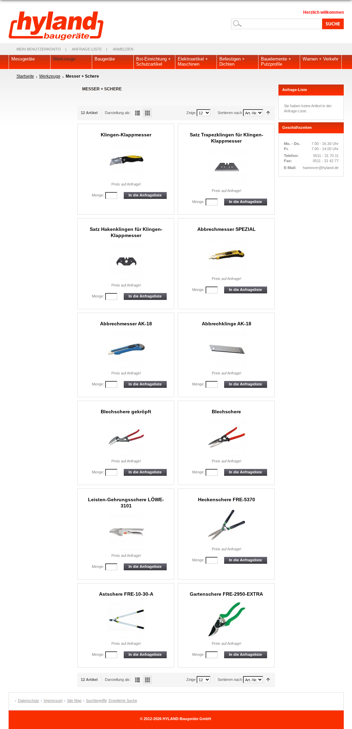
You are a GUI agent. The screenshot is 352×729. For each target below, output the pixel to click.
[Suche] (331, 23)
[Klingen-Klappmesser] (126, 160)
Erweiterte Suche (123, 700)
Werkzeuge (49, 76)
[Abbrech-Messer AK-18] (126, 349)
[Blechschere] (226, 437)
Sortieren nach (230, 113)
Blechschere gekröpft (126, 411)
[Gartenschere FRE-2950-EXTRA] (226, 620)
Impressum (53, 700)
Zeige (191, 113)
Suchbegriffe (96, 700)
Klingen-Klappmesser (126, 134)
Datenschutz (28, 700)
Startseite (25, 76)
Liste (137, 113)
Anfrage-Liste (87, 49)
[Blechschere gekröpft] (126, 437)
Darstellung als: (118, 113)
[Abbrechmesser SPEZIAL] (226, 255)
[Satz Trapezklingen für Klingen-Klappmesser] (226, 167)
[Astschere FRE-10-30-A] (126, 620)
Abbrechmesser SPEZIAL (226, 229)
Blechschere (226, 411)
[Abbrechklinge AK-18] (226, 349)
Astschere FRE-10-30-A (126, 594)
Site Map (74, 700)
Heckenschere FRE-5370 (226, 499)
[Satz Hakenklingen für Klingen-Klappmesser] (126, 261)
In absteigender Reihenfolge (268, 113)
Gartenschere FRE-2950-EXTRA (226, 594)
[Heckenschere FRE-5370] (226, 525)
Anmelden (123, 49)
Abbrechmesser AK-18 (126, 323)
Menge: (98, 195)
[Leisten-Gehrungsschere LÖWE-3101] (126, 532)
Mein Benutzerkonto (38, 49)
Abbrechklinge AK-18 (226, 323)
